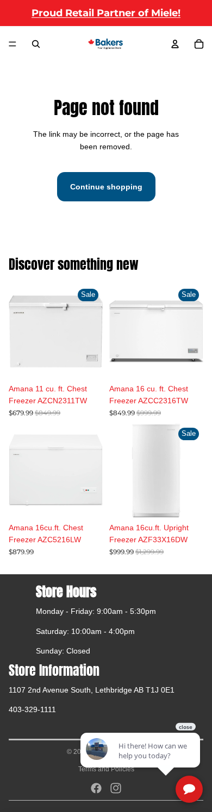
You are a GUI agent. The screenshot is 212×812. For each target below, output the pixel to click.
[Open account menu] (175, 44)
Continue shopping (106, 186)
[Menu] (12, 43)
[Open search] (36, 44)
